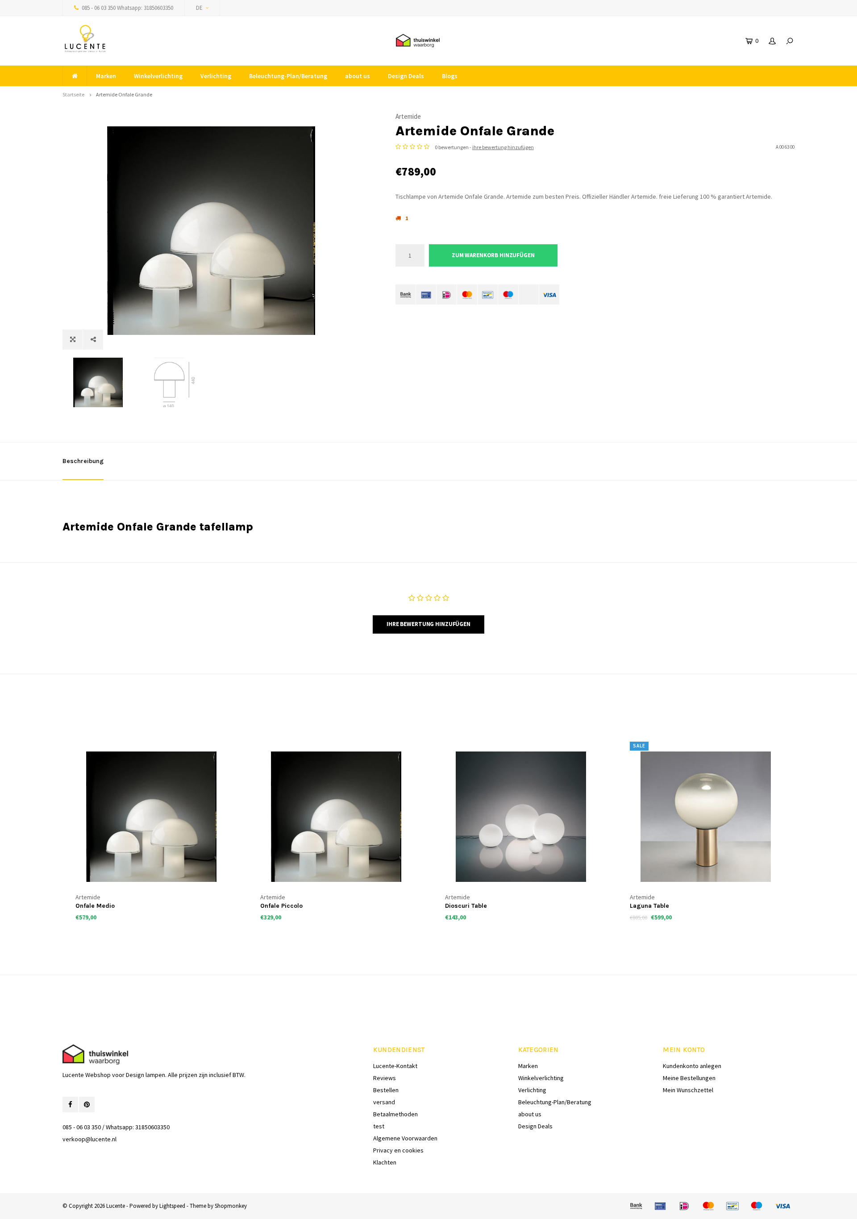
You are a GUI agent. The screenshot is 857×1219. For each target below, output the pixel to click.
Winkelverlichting (158, 76)
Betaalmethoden (395, 1114)
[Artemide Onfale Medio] (151, 817)
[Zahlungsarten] (405, 294)
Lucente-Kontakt (395, 1066)
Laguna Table (649, 906)
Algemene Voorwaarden (405, 1138)
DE (199, 8)
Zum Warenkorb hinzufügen (493, 255)
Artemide (408, 116)
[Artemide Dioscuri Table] (521, 817)
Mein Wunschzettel (688, 1090)
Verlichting (215, 76)
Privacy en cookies (398, 1150)
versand (384, 1102)
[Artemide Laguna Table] (706, 817)
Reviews (384, 1078)
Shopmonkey (231, 1206)
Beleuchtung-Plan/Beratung (288, 76)
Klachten (384, 1162)
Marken (106, 76)
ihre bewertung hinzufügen (503, 147)
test (378, 1126)
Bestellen (386, 1090)
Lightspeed (172, 1206)
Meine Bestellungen (689, 1078)
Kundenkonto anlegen (692, 1066)
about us (357, 76)
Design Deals (406, 76)
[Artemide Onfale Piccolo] (336, 817)
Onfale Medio (95, 906)
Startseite (73, 94)
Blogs (450, 76)
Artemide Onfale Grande (124, 94)
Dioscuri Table (466, 906)
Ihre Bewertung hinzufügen (428, 624)
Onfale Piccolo (281, 906)
